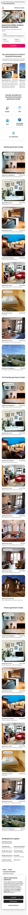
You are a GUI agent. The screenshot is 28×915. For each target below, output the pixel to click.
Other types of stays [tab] (7, 841)
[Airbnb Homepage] (3, 7)
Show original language (8, 3)
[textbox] (7, 41)
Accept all (13, 897)
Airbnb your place (19, 8)
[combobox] (13, 36)
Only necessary (13, 901)
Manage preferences (13, 905)
